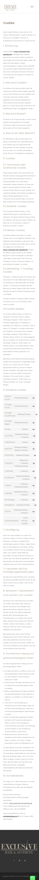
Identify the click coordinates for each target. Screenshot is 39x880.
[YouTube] (24, 860)
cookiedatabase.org (10, 816)
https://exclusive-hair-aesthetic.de (15, 250)
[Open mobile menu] (33, 7)
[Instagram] (19, 860)
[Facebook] (14, 860)
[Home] (10, 10)
